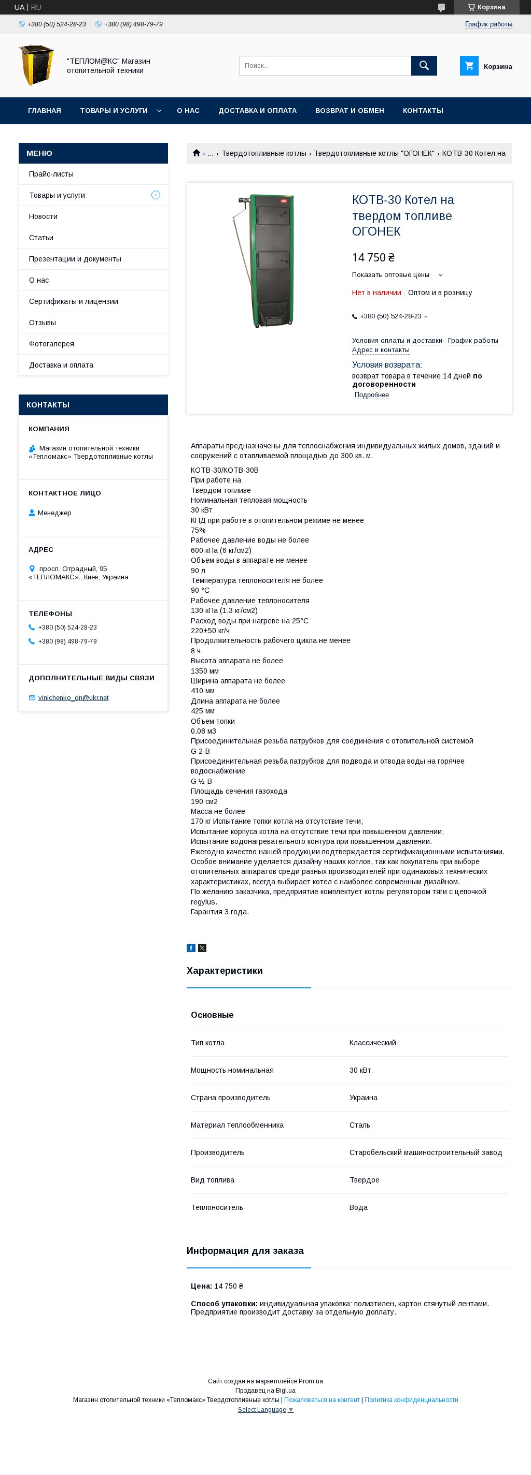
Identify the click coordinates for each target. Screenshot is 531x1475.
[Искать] (424, 66)
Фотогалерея (51, 344)
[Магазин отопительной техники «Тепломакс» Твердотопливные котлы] (36, 84)
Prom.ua (311, 1381)
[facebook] (191, 949)
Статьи (41, 237)
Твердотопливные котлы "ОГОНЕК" (374, 153)
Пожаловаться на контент (322, 1400)
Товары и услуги (114, 110)
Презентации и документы (75, 259)
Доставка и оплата (257, 110)
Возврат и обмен (349, 110)
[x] (202, 949)
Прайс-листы (51, 174)
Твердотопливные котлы (263, 153)
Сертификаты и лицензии (73, 301)
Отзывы (42, 322)
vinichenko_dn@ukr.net (73, 698)
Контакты (423, 110)
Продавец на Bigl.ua (265, 1390)
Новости (43, 216)
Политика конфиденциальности (411, 1400)
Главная (44, 110)
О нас (188, 110)
